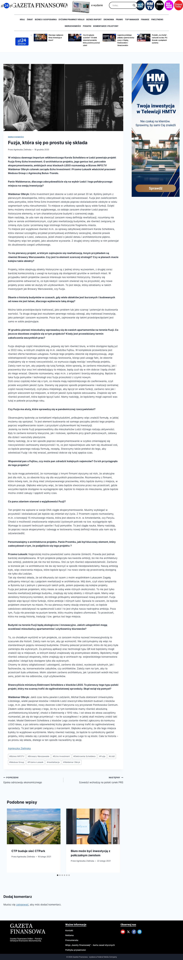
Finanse (145, 19)
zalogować (22, 904)
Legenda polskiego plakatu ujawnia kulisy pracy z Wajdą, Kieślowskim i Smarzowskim (123, 40)
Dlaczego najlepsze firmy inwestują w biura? (54, 37)
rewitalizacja (53, 762)
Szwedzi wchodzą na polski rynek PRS (101, 780)
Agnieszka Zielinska (22, 149)
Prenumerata (71, 940)
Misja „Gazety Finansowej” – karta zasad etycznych (90, 945)
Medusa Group (16, 762)
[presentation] (33, 826)
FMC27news (157, 19)
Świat (30, 19)
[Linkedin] (139, 931)
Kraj (22, 19)
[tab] (57, 875)
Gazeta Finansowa (27, 929)
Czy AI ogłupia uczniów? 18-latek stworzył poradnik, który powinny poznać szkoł (89, 40)
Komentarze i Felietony (105, 26)
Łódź (112, 756)
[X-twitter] (128, 931)
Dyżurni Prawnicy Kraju (71, 19)
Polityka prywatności (75, 950)
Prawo (119, 19)
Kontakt (69, 930)
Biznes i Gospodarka (46, 19)
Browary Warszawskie (38, 756)
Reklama (69, 935)
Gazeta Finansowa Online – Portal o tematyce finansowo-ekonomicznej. (26, 940)
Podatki (87, 26)
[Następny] (115, 840)
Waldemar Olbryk (71, 762)
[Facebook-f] (134, 931)
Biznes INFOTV (16, 756)
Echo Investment (61, 756)
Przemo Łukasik (35, 762)
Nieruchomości (73, 26)
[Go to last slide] (11, 840)
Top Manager (132, 19)
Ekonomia (109, 19)
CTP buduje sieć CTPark (28, 851)
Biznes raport (94, 19)
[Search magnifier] (134, 5)
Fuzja (102, 756)
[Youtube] (123, 931)
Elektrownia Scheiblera (84, 756)
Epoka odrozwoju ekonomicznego (22, 780)
